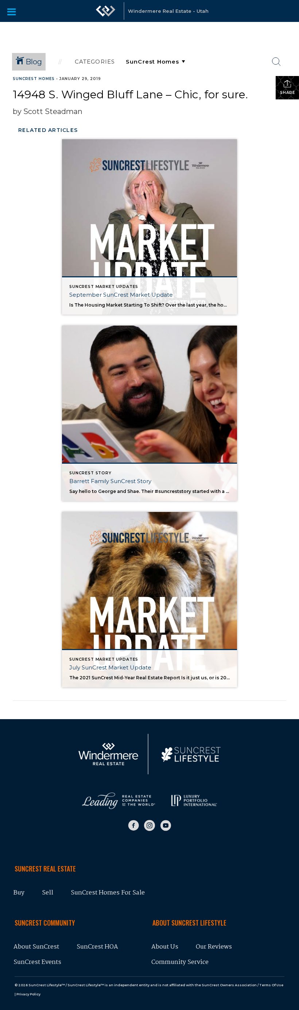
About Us (164, 947)
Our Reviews (214, 947)
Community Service (180, 962)
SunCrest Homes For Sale (108, 893)
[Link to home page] (105, 14)
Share (287, 92)
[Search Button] (276, 62)
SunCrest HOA (97, 947)
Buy (18, 893)
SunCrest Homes (34, 78)
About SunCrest (36, 947)
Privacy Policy (28, 994)
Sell (47, 893)
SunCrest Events (37, 962)
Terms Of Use (271, 985)
